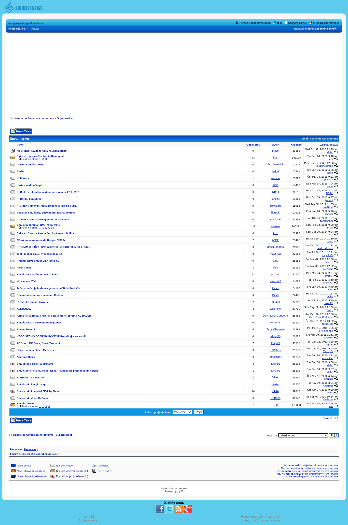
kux (275, 157)
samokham (275, 219)
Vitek (275, 377)
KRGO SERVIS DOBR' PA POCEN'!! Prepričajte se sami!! (51, 336)
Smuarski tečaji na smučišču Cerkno (40, 295)
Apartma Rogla (26, 357)
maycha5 (275, 253)
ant (331, 406)
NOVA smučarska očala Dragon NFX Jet (41, 240)
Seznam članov (297, 22)
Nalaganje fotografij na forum (26, 23)
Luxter (275, 384)
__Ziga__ (275, 260)
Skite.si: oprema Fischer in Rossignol (40, 156)
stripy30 (275, 336)
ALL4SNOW (24, 308)
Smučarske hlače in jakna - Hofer (37, 274)
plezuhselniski (275, 164)
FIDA (330, 227)
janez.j (275, 198)
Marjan (275, 226)
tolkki (275, 171)
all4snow (275, 308)
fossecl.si (275, 322)
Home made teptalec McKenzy (35, 350)
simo (275, 185)
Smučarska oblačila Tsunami (35, 363)
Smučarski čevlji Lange (31, 384)
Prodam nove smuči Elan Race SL (38, 260)
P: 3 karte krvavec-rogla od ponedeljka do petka (47, 205)
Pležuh (21, 171)
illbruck (275, 212)
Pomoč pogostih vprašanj (255, 22)
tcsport (275, 343)
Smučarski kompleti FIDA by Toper (38, 391)
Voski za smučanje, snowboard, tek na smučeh (46, 212)
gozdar (275, 274)
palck (275, 240)
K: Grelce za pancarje (30, 377)
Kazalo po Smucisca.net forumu (34, 118)
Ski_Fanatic (326, 330)
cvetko (329, 275)
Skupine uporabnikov (326, 22)
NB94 (275, 191)
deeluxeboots (275, 246)
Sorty (330, 310)
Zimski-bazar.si (39, 302)
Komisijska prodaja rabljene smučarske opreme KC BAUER (54, 315)
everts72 (328, 268)
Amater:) (328, 385)
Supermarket (65, 118)
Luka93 (275, 301)
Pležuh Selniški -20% (30, 164)
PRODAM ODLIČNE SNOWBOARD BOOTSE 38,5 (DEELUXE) (53, 247)
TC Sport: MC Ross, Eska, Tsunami (38, 343)
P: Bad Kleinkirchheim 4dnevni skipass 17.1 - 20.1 (48, 192)
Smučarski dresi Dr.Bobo (32, 398)
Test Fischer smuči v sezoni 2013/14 (39, 253)
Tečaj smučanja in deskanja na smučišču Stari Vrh (48, 288)
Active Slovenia (26, 329)
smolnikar (276, 356)
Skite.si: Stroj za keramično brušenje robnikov (46, 233)
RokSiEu (275, 205)
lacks (275, 288)
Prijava (34, 28)
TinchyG (275, 349)
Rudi (275, 404)
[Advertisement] (174, 73)
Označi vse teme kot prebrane (319, 138)
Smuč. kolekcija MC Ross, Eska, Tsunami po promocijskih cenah (57, 370)
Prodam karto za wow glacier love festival (43, 219)
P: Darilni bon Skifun (29, 198)
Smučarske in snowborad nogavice (39, 322)
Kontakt (88, 516)
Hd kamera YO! (26, 281)
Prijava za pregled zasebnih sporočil (314, 28)
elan (275, 267)
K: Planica (23, 178)
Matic (275, 150)
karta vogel (24, 267)
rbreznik (328, 378)
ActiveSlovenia (275, 329)
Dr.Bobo (275, 398)
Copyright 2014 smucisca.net (260, 520)
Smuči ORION (25, 403)
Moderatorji (31, 449)
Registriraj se (16, 28)
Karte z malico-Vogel (29, 185)
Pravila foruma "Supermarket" (48, 150)
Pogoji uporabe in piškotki (260, 516)
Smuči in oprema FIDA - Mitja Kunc (38, 224)
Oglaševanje (88, 520)
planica (275, 178)
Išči (279, 22)
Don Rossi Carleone (275, 315)
